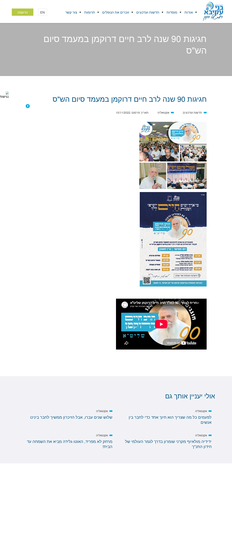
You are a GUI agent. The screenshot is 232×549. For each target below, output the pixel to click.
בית (202, 62)
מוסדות (172, 12)
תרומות (89, 12)
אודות (189, 12)
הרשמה (22, 12)
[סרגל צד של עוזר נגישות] (4, 95)
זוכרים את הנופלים (115, 12)
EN (42, 12)
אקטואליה (137, 62)
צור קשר (71, 12)
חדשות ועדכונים (147, 12)
